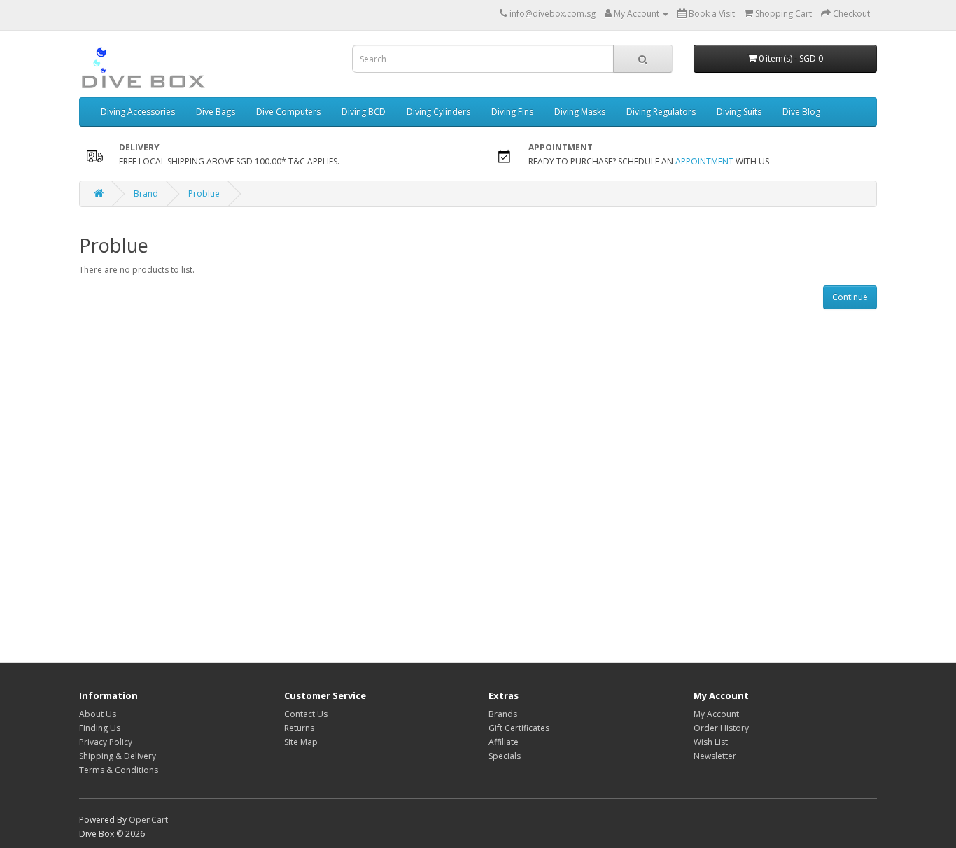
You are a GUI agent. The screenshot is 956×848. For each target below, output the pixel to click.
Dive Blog (801, 112)
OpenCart (148, 820)
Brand (146, 193)
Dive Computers (288, 112)
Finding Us (99, 728)
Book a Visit (711, 14)
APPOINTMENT (704, 161)
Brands (502, 714)
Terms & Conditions (118, 770)
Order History (721, 728)
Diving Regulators (661, 112)
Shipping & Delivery (117, 756)
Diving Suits (739, 112)
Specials (504, 756)
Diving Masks (579, 112)
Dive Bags (215, 112)
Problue (204, 193)
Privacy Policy (105, 742)
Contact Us (306, 714)
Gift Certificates (518, 728)
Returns (299, 728)
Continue (850, 297)
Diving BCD (364, 112)
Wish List (711, 742)
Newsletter (715, 756)
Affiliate (503, 742)
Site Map (301, 742)
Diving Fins (512, 112)
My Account (716, 714)
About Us (97, 714)
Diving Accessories (138, 112)
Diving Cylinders (438, 112)
